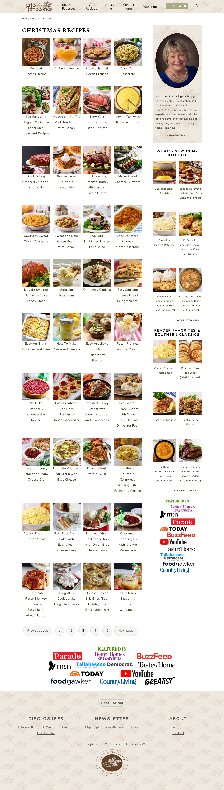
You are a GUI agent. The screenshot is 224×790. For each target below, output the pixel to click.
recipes (194, 320)
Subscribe (149, 7)
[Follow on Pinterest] (174, 6)
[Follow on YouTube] (185, 6)
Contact (178, 733)
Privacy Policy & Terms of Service (46, 727)
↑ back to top (112, 703)
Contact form (128, 6)
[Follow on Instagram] (179, 6)
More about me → (177, 135)
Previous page (37, 630)
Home (25, 18)
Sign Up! (92, 727)
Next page (125, 630)
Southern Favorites (69, 6)
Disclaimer (46, 733)
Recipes (36, 18)
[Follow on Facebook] (169, 6)
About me (109, 6)
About (178, 727)
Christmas (49, 18)
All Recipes (91, 6)
